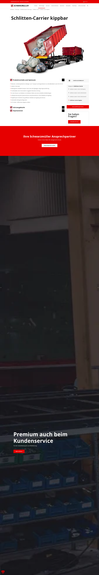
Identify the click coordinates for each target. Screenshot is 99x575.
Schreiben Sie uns (74, 121)
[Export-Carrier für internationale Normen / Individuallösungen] (1, 287)
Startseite (12, 9)
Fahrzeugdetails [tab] (19, 107)
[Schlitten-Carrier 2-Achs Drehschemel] (98, 287)
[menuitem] (85, 2)
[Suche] (87, 5)
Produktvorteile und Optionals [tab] (24, 80)
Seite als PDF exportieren (78, 106)
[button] (3, 572)
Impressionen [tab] (18, 111)
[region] (37, 94)
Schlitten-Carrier (36, 9)
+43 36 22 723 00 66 (24, 1)
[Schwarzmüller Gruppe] (20, 6)
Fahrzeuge (17, 9)
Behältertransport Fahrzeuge (26, 9)
